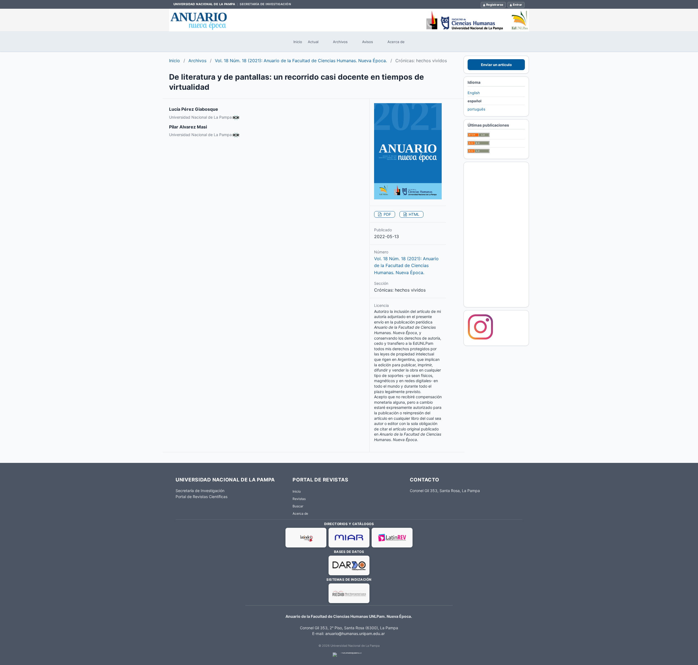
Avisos (367, 42)
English (474, 93)
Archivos (340, 42)
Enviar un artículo (496, 64)
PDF (387, 214)
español (475, 101)
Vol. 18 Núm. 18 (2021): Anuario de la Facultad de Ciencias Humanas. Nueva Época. (301, 60)
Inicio (297, 42)
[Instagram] (481, 339)
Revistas (299, 499)
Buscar (298, 506)
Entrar (517, 5)
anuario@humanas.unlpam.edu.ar (355, 633)
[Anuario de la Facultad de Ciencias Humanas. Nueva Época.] (349, 20)
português (476, 109)
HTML (413, 214)
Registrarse (494, 5)
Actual (313, 42)
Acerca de (396, 42)
